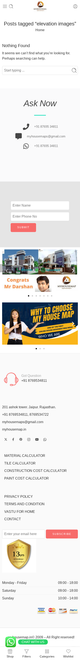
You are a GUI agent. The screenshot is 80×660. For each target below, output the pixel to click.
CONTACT (12, 519)
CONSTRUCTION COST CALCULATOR (35, 471)
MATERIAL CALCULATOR (24, 455)
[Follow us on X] (5, 439)
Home (40, 30)
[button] (73, 270)
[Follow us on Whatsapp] (45, 439)
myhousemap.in (14, 429)
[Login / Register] (75, 6)
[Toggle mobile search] (11, 6)
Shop (10, 656)
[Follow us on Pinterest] (21, 439)
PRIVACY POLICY (18, 496)
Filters (26, 656)
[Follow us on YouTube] (37, 439)
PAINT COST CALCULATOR (26, 478)
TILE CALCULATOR (20, 463)
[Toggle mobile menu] (5, 6)
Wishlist (68, 656)
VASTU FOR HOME (19, 511)
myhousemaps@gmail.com (22, 422)
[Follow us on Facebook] (13, 439)
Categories (47, 656)
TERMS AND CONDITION (24, 504)
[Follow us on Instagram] (29, 439)
